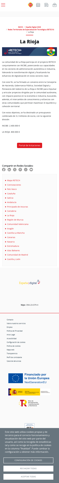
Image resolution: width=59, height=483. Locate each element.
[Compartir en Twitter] (14, 169)
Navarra (11, 241)
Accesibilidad (11, 338)
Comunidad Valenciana (17, 224)
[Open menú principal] (2, 4)
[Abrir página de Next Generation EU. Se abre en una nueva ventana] (29, 379)
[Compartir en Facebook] (3, 169)
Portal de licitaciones (29, 145)
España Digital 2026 (33, 27)
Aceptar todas (28, 476)
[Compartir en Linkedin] (9, 169)
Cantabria (11, 211)
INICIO (20, 27)
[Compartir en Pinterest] (20, 169)
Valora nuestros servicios (16, 323)
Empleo (9, 327)
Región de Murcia (15, 219)
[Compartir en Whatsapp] (25, 169)
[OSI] (29, 282)
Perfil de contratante (14, 357)
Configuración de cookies (16, 342)
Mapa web (10, 350)
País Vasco (12, 189)
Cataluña (11, 193)
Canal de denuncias (14, 361)
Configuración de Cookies (28, 460)
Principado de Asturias (17, 206)
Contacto (10, 319)
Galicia (10, 197)
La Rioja (10, 215)
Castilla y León (13, 259)
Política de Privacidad (15, 331)
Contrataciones (14, 184)
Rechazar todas (28, 468)
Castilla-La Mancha (16, 233)
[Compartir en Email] (31, 169)
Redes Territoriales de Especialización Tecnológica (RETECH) (31, 29)
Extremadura (13, 246)
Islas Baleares (13, 250)
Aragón (10, 228)
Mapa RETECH (13, 180)
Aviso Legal (11, 334)
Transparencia (12, 353)
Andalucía (11, 202)
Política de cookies (14, 346)
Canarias (11, 237)
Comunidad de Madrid (17, 254)
